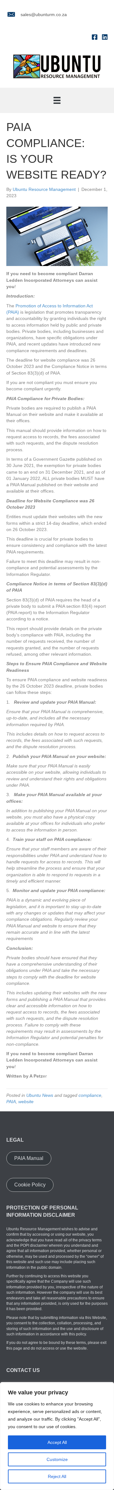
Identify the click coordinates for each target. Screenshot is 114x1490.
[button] (28, 1158)
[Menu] (57, 100)
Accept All (57, 1442)
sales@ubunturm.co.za (44, 14)
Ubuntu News (39, 1095)
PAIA (11, 1101)
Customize (57, 1459)
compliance (90, 1095)
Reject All (57, 1476)
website (26, 1101)
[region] (57, 1436)
